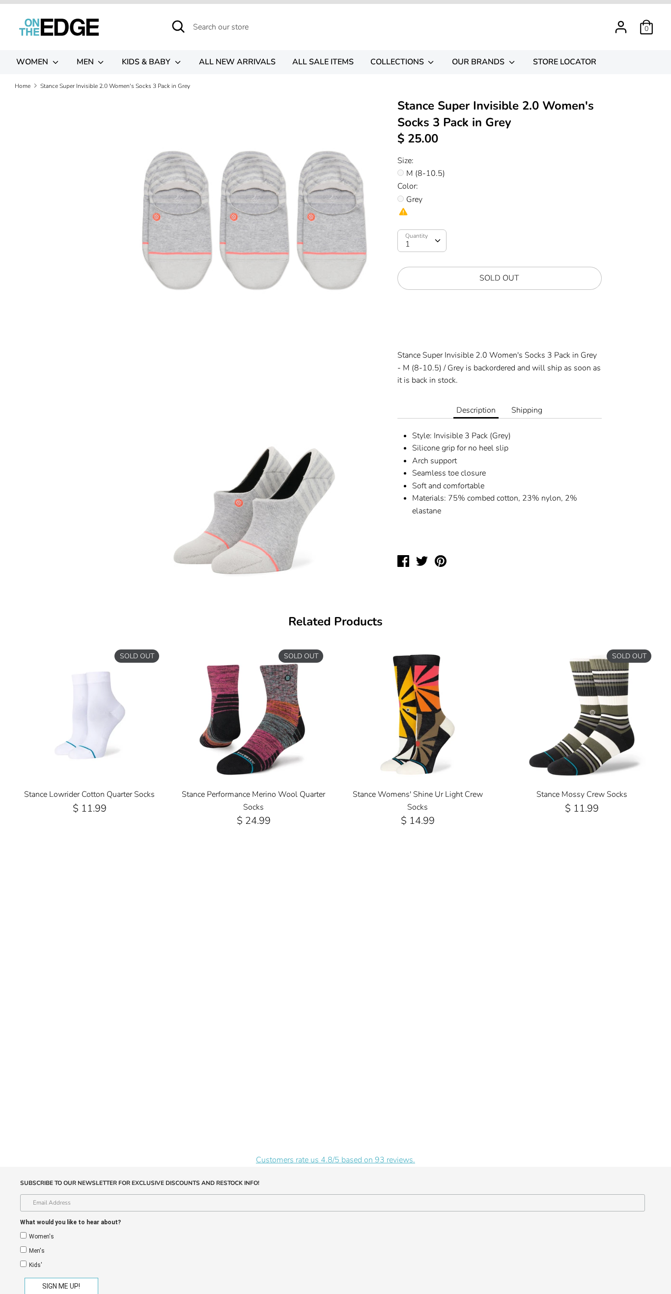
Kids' (35, 1265)
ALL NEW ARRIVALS (237, 61)
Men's (37, 1250)
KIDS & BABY (147, 61)
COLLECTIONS (398, 61)
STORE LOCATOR (564, 61)
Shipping (526, 410)
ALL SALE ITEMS (323, 61)
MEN (86, 61)
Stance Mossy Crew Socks (581, 794)
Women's (41, 1236)
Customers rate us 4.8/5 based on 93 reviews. (335, 1159)
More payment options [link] (499, 331)
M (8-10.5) (425, 173)
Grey (414, 199)
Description (476, 410)
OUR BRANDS (479, 61)
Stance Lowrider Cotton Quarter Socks (89, 794)
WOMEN (33, 61)
